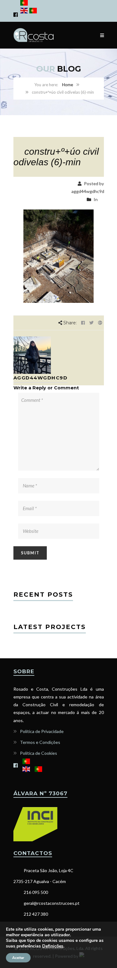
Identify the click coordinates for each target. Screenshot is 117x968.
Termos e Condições (40, 742)
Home (67, 84)
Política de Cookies (38, 753)
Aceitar (18, 957)
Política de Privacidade (42, 731)
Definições (52, 946)
